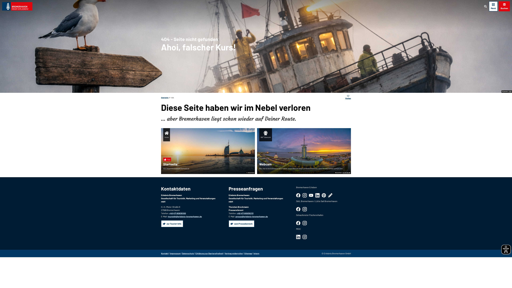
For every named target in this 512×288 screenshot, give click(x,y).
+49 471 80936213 (245, 213)
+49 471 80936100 (177, 213)
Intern (256, 253)
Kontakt (165, 253)
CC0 (510, 91)
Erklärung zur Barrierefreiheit (209, 253)
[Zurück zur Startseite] (17, 6)
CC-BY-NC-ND (346, 172)
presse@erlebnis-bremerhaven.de (251, 216)
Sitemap (248, 253)
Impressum (175, 253)
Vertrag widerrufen (234, 253)
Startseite (165, 98)
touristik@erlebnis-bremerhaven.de (185, 216)
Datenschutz (188, 253)
